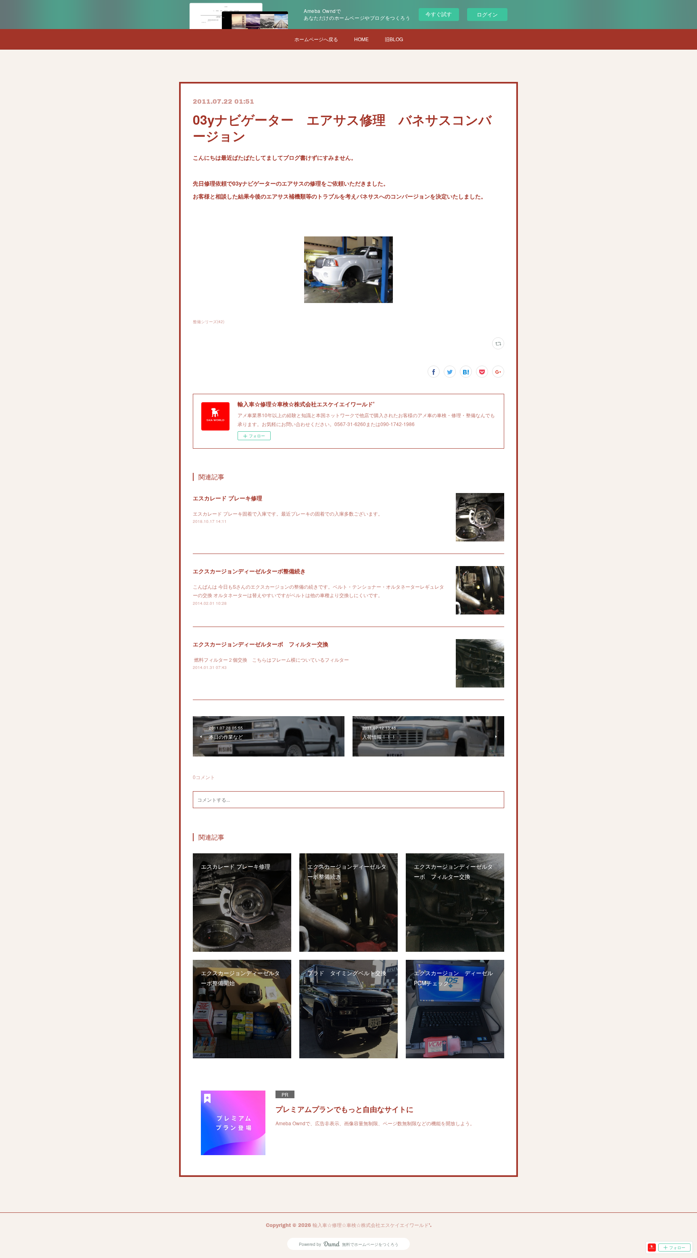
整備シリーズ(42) (208, 321)
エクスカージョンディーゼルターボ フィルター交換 (260, 644)
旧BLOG (394, 39)
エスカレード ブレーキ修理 (227, 498)
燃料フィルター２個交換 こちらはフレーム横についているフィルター (271, 659)
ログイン (487, 14)
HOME (361, 39)
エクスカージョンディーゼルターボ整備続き (249, 571)
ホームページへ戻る (316, 39)
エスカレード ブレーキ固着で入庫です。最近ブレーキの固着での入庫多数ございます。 (288, 513)
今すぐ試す (439, 14)
